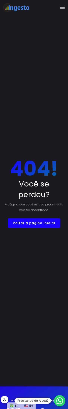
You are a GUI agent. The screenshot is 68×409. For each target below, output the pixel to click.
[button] (59, 400)
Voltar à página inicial (34, 223)
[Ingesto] (16, 7)
